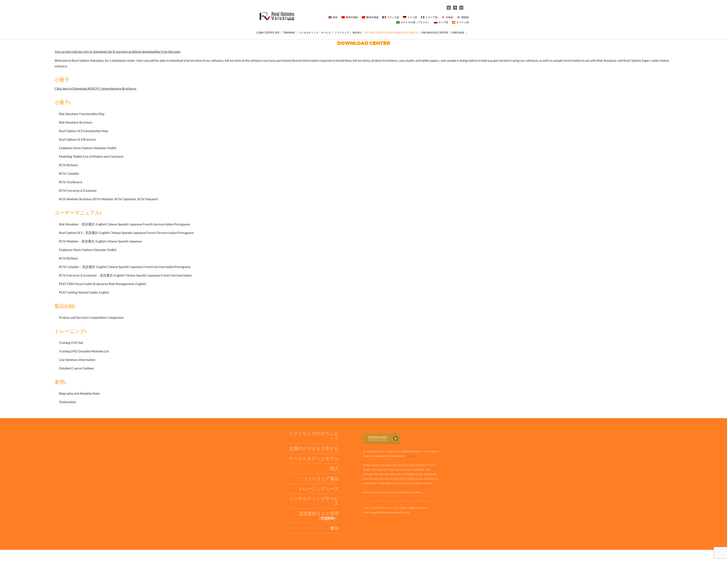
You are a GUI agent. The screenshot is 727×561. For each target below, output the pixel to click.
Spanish (123, 224)
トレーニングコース (318, 489)
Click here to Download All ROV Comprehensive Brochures (95, 88)
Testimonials (67, 402)
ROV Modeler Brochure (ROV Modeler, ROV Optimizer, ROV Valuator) (108, 199)
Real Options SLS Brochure (77, 139)
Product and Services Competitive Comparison (91, 317)
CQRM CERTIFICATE (268, 32)
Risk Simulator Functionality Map (81, 114)
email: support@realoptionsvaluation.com (386, 512)
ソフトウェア (341, 32)
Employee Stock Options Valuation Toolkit (87, 148)
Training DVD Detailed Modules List (84, 351)
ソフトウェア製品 (321, 479)
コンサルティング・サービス (315, 32)
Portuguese (182, 224)
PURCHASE (458, 32)
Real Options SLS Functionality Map (83, 131)
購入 (334, 469)
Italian (169, 224)
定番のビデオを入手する (314, 449)
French (147, 224)
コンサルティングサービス (314, 501)
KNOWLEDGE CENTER (435, 32)
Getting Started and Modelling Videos (391, 32)
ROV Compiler (69, 173)
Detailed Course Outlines (76, 368)
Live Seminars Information (77, 360)
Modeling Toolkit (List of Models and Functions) (91, 156)
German (158, 224)
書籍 (334, 528)
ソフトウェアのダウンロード (314, 436)
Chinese (111, 224)
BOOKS (357, 32)
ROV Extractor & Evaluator (78, 190)
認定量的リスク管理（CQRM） (319, 516)
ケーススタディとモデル (314, 459)
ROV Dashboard (70, 182)
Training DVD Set (71, 342)
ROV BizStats (68, 165)
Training (289, 32)
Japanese (135, 224)
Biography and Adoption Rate (79, 393)
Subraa (410, 456)
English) (140, 284)
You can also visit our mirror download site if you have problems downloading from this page (117, 51)
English (101, 224)
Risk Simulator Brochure (75, 122)
